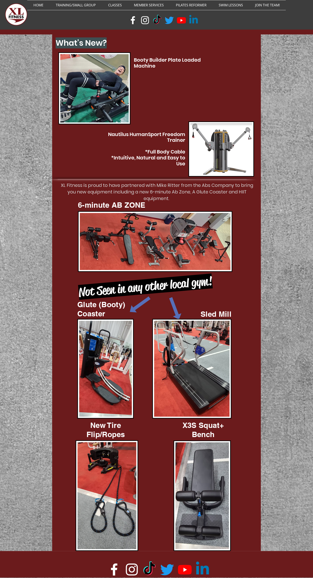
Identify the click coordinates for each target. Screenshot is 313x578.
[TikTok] (157, 20)
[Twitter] (169, 20)
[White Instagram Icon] (145, 20)
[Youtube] (181, 20)
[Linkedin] (193, 20)
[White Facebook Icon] (133, 20)
